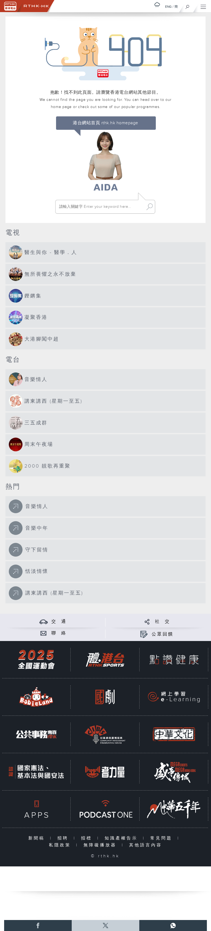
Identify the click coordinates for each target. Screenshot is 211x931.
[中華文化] (174, 734)
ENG (168, 7)
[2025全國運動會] (36, 659)
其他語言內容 (145, 845)
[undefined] (157, 4)
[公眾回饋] (144, 634)
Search (149, 206)
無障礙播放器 (101, 845)
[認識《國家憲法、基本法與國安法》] (36, 771)
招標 (88, 838)
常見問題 (162, 838)
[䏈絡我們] (43, 633)
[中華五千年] (174, 809)
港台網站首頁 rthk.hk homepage (105, 123)
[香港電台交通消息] (43, 621)
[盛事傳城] (174, 771)
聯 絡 (59, 633)
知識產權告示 (122, 838)
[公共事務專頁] (36, 734)
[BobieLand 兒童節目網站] (36, 697)
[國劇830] (105, 697)
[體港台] (105, 659)
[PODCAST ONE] (105, 809)
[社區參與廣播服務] (105, 734)
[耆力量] (105, 771)
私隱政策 (61, 845)
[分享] (147, 621)
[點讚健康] (174, 659)
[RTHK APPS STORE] (36, 809)
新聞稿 (37, 838)
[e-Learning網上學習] (174, 697)
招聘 (64, 838)
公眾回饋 (163, 634)
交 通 (59, 621)
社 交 (162, 621)
